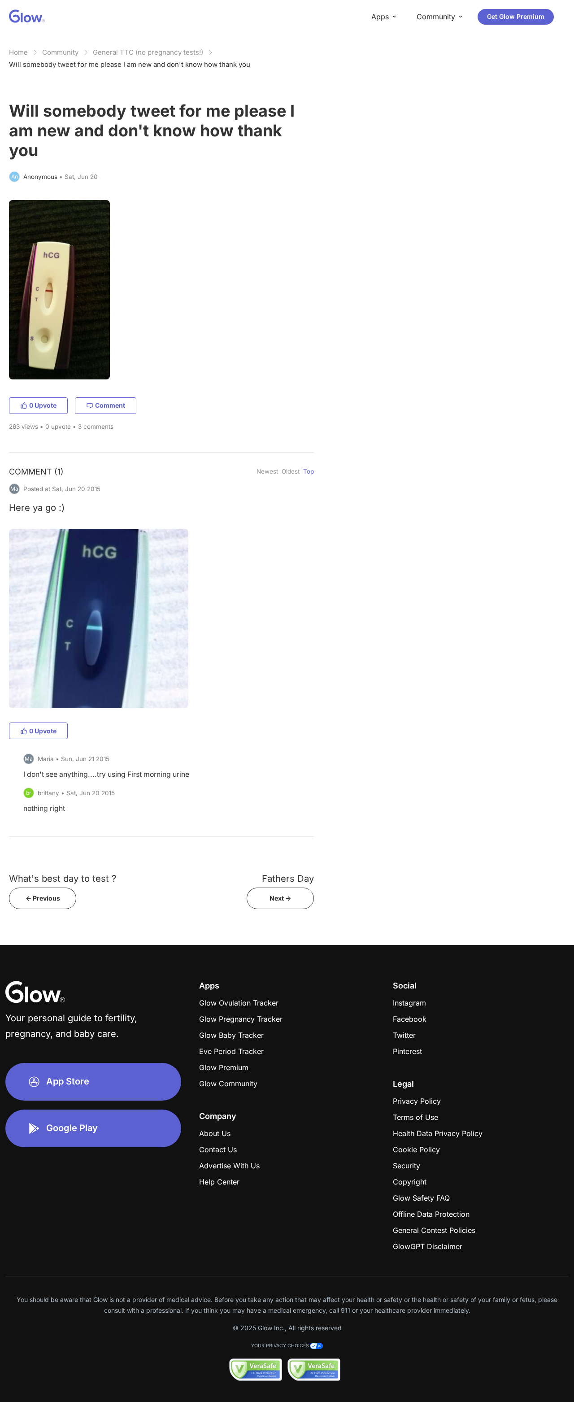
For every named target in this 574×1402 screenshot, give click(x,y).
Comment (110, 405)
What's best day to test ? (62, 878)
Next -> (280, 898)
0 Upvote (43, 405)
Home (18, 52)
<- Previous (43, 898)
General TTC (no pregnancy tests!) (148, 52)
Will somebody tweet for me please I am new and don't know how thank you (129, 64)
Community (60, 52)
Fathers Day (288, 878)
